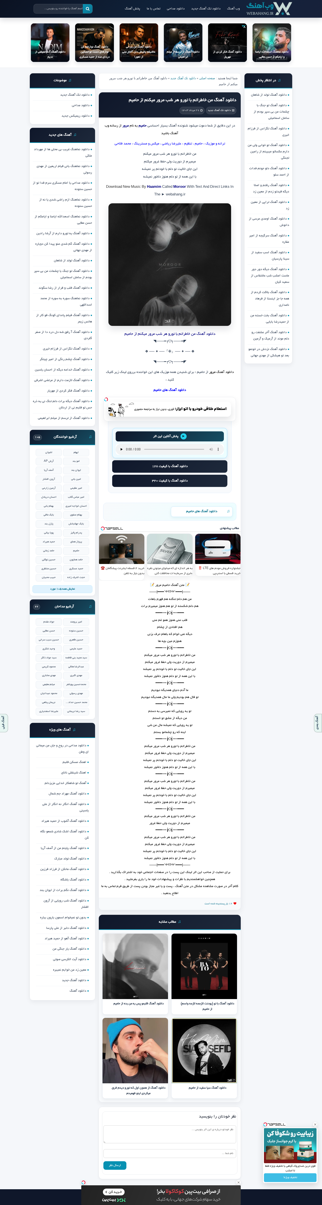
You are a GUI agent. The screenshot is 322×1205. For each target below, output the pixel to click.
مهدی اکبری (76, 675)
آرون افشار (48, 479)
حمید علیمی (76, 648)
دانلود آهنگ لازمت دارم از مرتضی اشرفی (62, 380)
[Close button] (315, 1124)
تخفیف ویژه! (290, 1177)
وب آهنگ (233, 9)
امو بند (76, 461)
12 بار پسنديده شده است (218, 903)
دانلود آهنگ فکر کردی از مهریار (68, 391)
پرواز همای (76, 541)
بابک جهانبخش (76, 523)
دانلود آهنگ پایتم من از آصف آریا (63, 848)
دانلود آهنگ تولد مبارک (70, 859)
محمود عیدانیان (49, 693)
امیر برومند (76, 621)
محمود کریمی (49, 666)
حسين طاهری (76, 639)
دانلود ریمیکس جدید (76, 116)
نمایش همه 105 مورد (62, 589)
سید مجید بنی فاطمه (76, 657)
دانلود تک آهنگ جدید (206, 9)
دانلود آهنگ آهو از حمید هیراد (65, 938)
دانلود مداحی (176, 9)
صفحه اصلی (207, 78)
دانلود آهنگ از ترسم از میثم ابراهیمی (64, 418)
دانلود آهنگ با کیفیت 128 (170, 466)
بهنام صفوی (76, 514)
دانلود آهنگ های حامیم (201, 511)
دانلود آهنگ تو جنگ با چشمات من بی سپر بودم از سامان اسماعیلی (271, 112)
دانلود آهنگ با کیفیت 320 (170, 481)
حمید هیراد (49, 541)
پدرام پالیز (76, 532)
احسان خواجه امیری (76, 506)
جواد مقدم (48, 621)
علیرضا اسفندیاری (48, 711)
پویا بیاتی (49, 532)
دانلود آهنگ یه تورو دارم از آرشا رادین (63, 233)
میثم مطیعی (49, 684)
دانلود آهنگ (225, 372)
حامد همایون (76, 559)
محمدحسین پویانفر (76, 684)
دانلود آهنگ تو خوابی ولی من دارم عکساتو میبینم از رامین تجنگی (268, 152)
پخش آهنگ (132, 9)
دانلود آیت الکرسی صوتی (69, 959)
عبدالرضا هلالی (76, 666)
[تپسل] (106, 399)
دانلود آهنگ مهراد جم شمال (67, 794)
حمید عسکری (76, 568)
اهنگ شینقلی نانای (73, 773)
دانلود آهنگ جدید (74, 980)
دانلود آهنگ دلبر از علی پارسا (66, 928)
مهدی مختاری (49, 675)
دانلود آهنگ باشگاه (73, 880)
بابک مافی (49, 514)
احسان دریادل (49, 497)
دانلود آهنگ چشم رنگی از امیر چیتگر (65, 359)
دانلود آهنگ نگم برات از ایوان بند (63, 890)
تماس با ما (153, 9)
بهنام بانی (49, 506)
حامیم (76, 550)
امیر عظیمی (76, 488)
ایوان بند (76, 470)
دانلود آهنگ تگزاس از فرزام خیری (66, 349)
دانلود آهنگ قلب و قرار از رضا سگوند (64, 288)
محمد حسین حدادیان (76, 702)
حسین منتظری (48, 568)
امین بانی (76, 479)
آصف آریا (49, 470)
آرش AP (49, 461)
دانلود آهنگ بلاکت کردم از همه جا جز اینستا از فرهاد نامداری (270, 299)
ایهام (76, 452)
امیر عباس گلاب (76, 497)
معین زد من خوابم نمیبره (69, 970)
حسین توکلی (48, 559)
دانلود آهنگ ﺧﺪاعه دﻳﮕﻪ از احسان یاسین (62, 370)
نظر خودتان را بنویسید (217, 1117)
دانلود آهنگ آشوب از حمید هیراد (63, 821)
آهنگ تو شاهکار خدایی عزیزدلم (65, 783)
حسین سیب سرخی (49, 639)
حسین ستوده (76, 630)
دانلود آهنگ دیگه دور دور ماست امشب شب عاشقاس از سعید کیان (270, 276)
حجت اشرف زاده (76, 577)
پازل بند (48, 523)
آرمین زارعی (49, 488)
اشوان (48, 452)
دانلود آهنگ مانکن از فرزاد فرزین (63, 869)
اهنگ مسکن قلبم (74, 762)
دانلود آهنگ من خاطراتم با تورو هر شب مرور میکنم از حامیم (182, 100)
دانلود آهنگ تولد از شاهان (269, 95)
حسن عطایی (49, 630)
